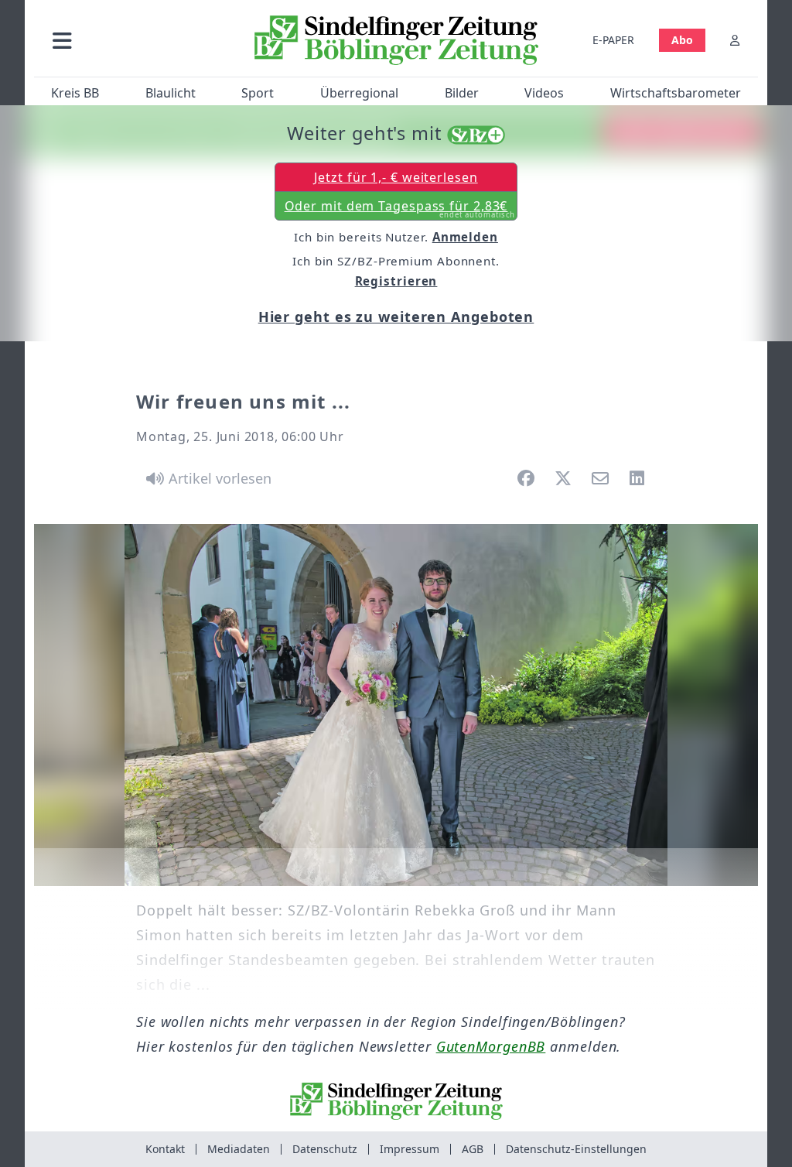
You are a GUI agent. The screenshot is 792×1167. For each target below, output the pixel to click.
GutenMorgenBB (491, 1046)
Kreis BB (75, 92)
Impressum (409, 1148)
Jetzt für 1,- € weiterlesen (395, 177)
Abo (682, 40)
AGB (472, 1148)
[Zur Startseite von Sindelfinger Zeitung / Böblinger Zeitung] (396, 40)
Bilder (462, 92)
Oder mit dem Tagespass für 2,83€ (400, 209)
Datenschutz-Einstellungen (576, 1148)
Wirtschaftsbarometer (675, 92)
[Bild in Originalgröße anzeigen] (396, 705)
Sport (257, 92)
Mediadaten (238, 1148)
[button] (138, 40)
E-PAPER (613, 40)
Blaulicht (170, 92)
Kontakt (165, 1148)
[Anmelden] (734, 40)
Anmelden (465, 237)
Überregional (359, 92)
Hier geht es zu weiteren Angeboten (396, 316)
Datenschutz (324, 1148)
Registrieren (396, 281)
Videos (544, 92)
